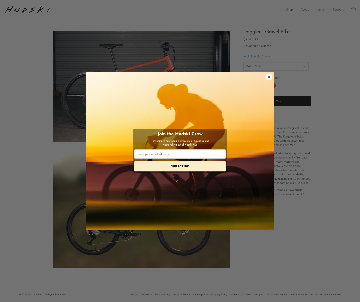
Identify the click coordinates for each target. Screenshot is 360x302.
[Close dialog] (269, 77)
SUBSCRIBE (180, 166)
